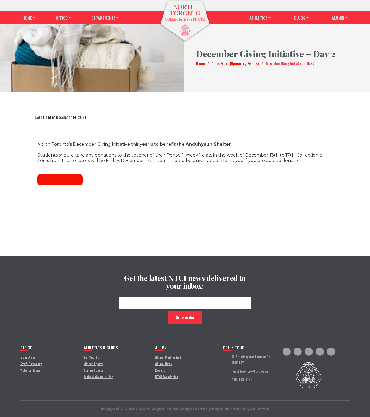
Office (61, 18)
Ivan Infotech (259, 409)
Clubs (299, 18)
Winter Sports (93, 363)
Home (27, 18)
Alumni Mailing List (168, 357)
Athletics (258, 18)
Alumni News (163, 363)
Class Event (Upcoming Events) (235, 63)
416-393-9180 (242, 379)
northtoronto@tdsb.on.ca (250, 371)
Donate (160, 370)
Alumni (338, 18)
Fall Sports (91, 357)
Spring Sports (93, 370)
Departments (103, 18)
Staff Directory (31, 363)
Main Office (27, 357)
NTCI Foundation (166, 376)
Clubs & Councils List (98, 376)
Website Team (30, 370)
